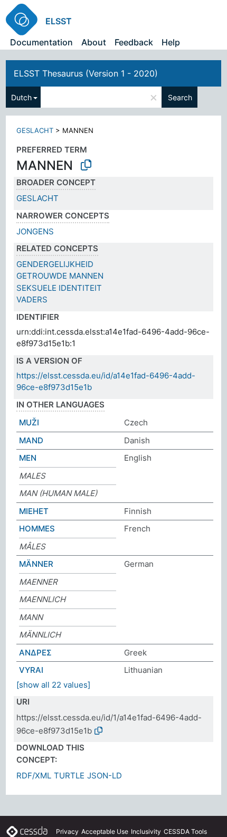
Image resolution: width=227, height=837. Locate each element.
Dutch (21, 97)
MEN (27, 458)
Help (171, 42)
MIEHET (34, 511)
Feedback (134, 42)
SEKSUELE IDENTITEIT (59, 288)
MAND (31, 440)
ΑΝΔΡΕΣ (35, 653)
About (93, 42)
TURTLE (69, 776)
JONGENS (35, 231)
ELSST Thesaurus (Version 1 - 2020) (86, 73)
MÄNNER (36, 564)
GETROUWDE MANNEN (59, 276)
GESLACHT (34, 130)
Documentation (41, 42)
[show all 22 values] (53, 685)
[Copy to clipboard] (86, 165)
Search (180, 97)
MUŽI (29, 422)
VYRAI (31, 670)
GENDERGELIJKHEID (54, 264)
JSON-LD (104, 776)
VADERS (32, 299)
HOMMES (37, 529)
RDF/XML (33, 776)
